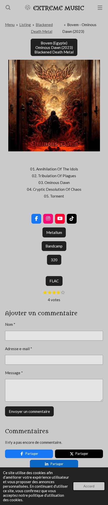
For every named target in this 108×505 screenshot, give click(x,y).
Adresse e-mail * (18, 348)
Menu (10, 24)
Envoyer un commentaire (29, 411)
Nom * (10, 324)
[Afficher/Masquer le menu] (99, 8)
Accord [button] (88, 486)
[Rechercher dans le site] (8, 8)
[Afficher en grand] (54, 105)
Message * (14, 372)
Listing (25, 24)
